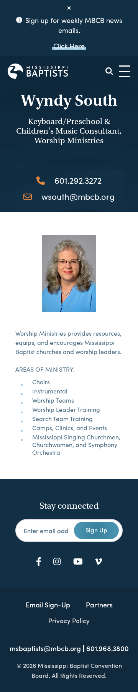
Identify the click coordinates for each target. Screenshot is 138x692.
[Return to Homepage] (38, 71)
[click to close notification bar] (69, 8)
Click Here (69, 46)
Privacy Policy (69, 620)
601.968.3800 (107, 648)
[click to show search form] (109, 71)
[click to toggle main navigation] (124, 71)
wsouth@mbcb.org (78, 196)
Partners (99, 604)
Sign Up (96, 530)
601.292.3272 (78, 180)
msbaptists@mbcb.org (45, 648)
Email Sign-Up (48, 604)
